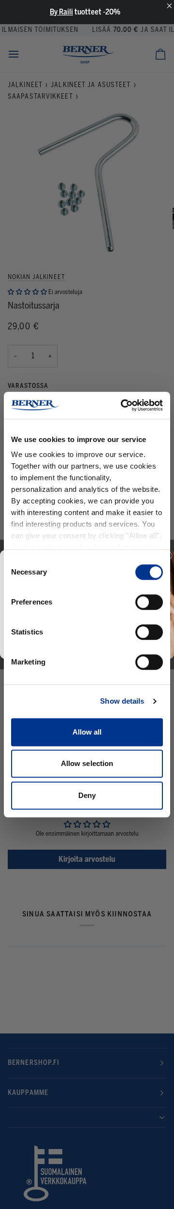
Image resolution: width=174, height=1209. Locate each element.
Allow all (87, 732)
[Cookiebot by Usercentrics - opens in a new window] (123, 405)
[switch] (149, 602)
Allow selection (87, 763)
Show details (122, 701)
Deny (87, 795)
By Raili (61, 11)
